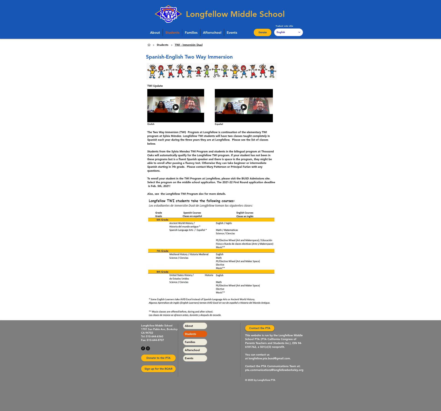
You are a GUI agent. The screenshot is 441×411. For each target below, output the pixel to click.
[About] (149, 45)
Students (190, 334)
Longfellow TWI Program (182, 193)
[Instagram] (148, 348)
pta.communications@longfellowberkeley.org (274, 370)
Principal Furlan (241, 166)
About (189, 325)
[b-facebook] (143, 348)
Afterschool (192, 350)
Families (190, 342)
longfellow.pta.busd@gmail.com (269, 358)
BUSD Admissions (253, 178)
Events (189, 358)
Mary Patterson (216, 166)
